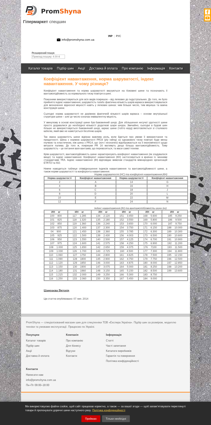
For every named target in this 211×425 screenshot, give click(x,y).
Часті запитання (116, 345)
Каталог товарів (40, 68)
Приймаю (91, 418)
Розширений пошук (43, 53)
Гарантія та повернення (120, 355)
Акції (81, 68)
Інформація (156, 68)
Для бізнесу (73, 345)
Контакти (176, 68)
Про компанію (132, 68)
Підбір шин (65, 68)
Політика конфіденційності (122, 361)
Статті (110, 340)
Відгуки (70, 350)
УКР (110, 36)
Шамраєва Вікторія (56, 290)
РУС (118, 36)
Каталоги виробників (118, 350)
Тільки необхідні (116, 418)
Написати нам (34, 374)
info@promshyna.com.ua (78, 39)
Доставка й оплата (103, 68)
